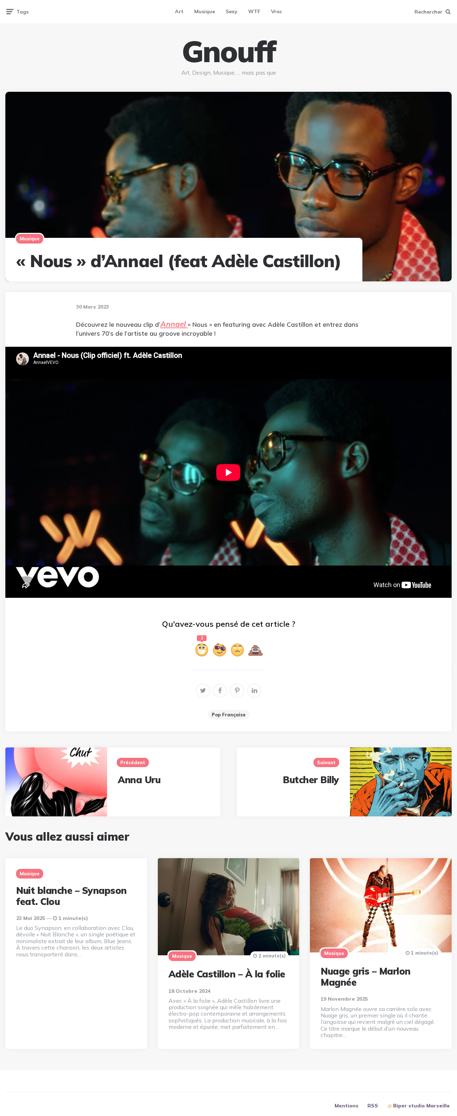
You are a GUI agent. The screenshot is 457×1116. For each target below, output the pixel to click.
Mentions (346, 1105)
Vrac (276, 11)
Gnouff (228, 51)
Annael (174, 324)
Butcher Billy (311, 780)
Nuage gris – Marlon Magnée (366, 976)
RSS (372, 1105)
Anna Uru (139, 780)
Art (179, 11)
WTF (254, 11)
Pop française (229, 714)
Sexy (231, 11)
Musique (204, 11)
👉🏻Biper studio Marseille (418, 1105)
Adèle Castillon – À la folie (227, 974)
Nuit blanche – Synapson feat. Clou (71, 896)
